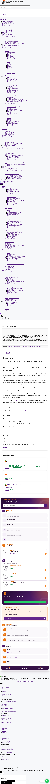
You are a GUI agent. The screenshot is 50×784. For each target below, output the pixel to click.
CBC (6, 48)
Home (3, 186)
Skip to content (3, 0)
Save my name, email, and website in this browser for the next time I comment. (20, 444)
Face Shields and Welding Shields (13, 91)
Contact (6, 311)
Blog (6, 310)
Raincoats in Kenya (11, 124)
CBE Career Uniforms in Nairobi (11, 168)
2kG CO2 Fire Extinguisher (7, 21)
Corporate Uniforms (9, 169)
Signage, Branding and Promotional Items (10, 145)
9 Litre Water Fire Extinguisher (8, 24)
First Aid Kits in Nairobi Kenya (11, 103)
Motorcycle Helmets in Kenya (13, 123)
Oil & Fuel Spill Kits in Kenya (13, 158)
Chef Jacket (4, 32)
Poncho (8, 65)
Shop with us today (29, 410)
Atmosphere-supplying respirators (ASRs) (15, 232)
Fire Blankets (7, 39)
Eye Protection (8, 89)
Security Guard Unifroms (10, 151)
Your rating (5, 426)
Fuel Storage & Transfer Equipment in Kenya (16, 164)
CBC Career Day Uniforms (10, 50)
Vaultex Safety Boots (11, 74)
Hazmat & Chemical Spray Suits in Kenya (15, 84)
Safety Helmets (10, 56)
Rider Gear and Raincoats (10, 122)
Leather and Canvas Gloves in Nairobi (14, 110)
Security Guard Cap (6, 135)
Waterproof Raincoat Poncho (10, 463)
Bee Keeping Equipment (7, 25)
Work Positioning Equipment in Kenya (14, 101)
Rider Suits (9, 67)
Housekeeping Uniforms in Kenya (14, 177)
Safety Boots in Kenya (9, 132)
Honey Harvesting (8, 29)
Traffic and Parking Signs (10, 266)
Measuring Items (10, 255)
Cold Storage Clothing (11, 78)
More (3, 301)
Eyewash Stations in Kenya (12, 90)
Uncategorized (5, 166)
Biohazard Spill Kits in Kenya (13, 156)
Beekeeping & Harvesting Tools (8, 26)
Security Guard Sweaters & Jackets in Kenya (13, 143)
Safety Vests (9, 86)
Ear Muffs (9, 54)
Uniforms (4, 167)
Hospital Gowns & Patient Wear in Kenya (15, 290)
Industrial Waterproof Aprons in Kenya (14, 85)
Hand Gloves (9, 108)
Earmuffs (9, 118)
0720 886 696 (14, 657)
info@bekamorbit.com (11, 662)
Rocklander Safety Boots (12, 71)
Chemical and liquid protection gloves (14, 106)
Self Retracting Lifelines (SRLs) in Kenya (15, 99)
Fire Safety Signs (8, 244)
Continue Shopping (7, 782)
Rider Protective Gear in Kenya (13, 125)
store (17, 400)
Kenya (3, 46)
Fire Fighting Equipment (7, 34)
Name (4, 438)
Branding (6, 146)
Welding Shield (10, 59)
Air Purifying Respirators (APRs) (13, 121)
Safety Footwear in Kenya (7, 130)
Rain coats (9, 66)
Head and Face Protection (10, 52)
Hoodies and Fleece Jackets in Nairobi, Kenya (16, 170)
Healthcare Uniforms (9, 289)
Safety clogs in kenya (9, 133)
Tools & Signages (5, 152)
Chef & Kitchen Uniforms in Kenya (14, 175)
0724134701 (3, 14)
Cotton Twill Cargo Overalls (12, 80)
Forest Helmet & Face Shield (12, 113)
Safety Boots (7, 69)
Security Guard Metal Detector (8, 136)
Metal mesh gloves (11, 111)
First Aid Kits (5, 44)
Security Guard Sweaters (7, 137)
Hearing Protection (8, 116)
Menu (1, 183)
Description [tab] (8, 352)
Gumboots (7, 51)
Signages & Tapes (8, 154)
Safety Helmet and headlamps (13, 115)
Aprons (8, 62)
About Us (7, 309)
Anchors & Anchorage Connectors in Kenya (15, 95)
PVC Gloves (4, 129)
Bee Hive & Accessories (9, 28)
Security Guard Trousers (7, 138)
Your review (6, 435)
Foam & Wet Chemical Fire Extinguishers (10, 45)
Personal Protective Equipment (8, 47)
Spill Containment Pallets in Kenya (14, 160)
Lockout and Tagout (11, 254)
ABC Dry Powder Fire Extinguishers (12, 36)
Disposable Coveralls (11, 201)
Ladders (8, 165)
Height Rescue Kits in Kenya (13, 96)
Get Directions (9, 652)
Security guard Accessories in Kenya (12, 142)
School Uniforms (8, 278)
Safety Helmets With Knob (12, 57)
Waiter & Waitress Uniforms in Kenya (14, 178)
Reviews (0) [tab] (8, 353)
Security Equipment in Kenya (10, 299)
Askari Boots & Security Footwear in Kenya (13, 141)
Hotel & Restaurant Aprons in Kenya (14, 176)
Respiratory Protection (9, 120)
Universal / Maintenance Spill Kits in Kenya (15, 162)
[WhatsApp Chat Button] (47, 781)
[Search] (45, 505)
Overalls (9, 64)
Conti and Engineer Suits (12, 79)
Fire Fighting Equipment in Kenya (9, 35)
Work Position (5, 179)
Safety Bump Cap (10, 114)
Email (4, 441)
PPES (3, 76)
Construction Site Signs (9, 153)
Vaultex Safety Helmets (11, 58)
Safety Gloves (7, 75)
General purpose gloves (11, 107)
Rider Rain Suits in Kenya (12, 126)
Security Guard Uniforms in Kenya (11, 144)
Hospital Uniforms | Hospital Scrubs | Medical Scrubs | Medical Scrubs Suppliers (20, 149)
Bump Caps (9, 53)
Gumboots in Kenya (9, 131)
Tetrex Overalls (10, 87)
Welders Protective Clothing (12, 88)
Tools (6, 163)
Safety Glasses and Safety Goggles (14, 92)
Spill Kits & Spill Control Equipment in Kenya (14, 155)
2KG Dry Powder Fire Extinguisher (9, 22)
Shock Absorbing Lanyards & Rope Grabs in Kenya (17, 100)
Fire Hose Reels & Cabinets (10, 42)
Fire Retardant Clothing (11, 197)
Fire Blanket (4, 33)
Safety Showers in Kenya (10, 127)
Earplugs (9, 119)
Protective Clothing (8, 60)
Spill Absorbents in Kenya (12, 159)
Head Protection (8, 112)
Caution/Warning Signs (9, 268)
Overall (8, 63)
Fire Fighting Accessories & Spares (11, 41)
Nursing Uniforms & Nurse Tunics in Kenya (15, 293)
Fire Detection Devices (9, 40)
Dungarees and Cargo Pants (12, 81)
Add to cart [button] (7, 468)
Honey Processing (8, 31)
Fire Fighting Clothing (11, 199)
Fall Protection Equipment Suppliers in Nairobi (14, 102)
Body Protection (8, 77)
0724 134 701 (9, 657)
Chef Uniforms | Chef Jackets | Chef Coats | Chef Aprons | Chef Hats (18, 148)
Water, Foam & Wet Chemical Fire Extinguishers (14, 43)
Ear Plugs (9, 55)
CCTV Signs (7, 269)
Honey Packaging (8, 30)
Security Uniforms (6, 140)
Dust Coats (9, 82)
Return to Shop (11, 780)
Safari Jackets (10, 68)
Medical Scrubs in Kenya (12, 292)
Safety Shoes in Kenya (9, 134)
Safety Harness (10, 97)
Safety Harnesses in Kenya (12, 98)
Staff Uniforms (5, 147)
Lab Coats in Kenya (11, 291)
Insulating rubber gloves (12, 109)
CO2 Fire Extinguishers (9, 37)
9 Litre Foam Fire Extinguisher (8, 23)
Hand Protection (8, 104)
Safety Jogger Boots (11, 73)
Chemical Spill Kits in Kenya (13, 157)
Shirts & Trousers (10, 172)
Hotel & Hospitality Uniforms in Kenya (12, 174)
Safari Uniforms (10, 171)
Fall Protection (7, 93)
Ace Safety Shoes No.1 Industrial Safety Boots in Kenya (18, 70)
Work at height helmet (8, 487)
